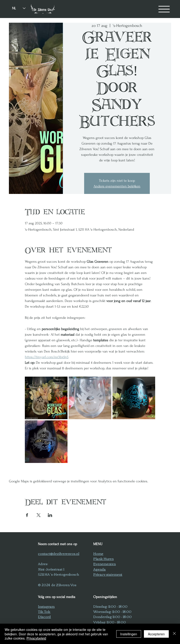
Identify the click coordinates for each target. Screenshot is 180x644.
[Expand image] (46, 398)
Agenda (99, 569)
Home (98, 553)
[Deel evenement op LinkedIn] (50, 515)
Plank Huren (103, 559)
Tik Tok (44, 611)
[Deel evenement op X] (38, 515)
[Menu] (164, 9)
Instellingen (128, 634)
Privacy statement (107, 574)
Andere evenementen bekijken (117, 186)
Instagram (46, 606)
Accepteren (156, 634)
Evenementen (104, 564)
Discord (44, 617)
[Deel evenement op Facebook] (27, 515)
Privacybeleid (36, 638)
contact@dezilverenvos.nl (58, 553)
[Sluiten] (174, 633)
